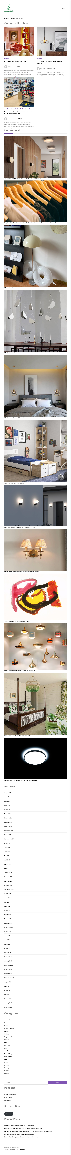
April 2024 (7, 910)
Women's (6, 1070)
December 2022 (8, 965)
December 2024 (8, 877)
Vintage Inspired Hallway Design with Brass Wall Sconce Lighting (21, 571)
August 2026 (7, 793)
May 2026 (7, 805)
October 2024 (8, 885)
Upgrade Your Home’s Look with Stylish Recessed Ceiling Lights (21, 780)
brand (8, 108)
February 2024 (8, 919)
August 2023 (7, 931)
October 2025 (8, 834)
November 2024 (8, 881)
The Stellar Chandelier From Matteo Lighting (49, 62)
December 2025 (8, 826)
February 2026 (8, 818)
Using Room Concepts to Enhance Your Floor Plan (17, 735)
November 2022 (8, 969)
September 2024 (9, 889)
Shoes (27, 108)
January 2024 (8, 923)
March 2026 (7, 813)
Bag (5, 1022)
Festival (17, 108)
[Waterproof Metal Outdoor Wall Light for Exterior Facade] (35, 505)
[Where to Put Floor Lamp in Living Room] (35, 256)
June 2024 (7, 902)
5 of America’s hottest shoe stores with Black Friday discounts (18, 113)
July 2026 (7, 797)
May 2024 (7, 906)
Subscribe (9, 1114)
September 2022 (9, 977)
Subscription (7, 1100)
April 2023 (7, 948)
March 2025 (7, 864)
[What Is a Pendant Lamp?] (35, 321)
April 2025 (7, 860)
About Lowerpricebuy (10, 1094)
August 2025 (7, 843)
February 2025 (8, 868)
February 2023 (8, 956)
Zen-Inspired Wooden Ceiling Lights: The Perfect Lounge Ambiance (22, 178)
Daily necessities (8, 1037)
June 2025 (7, 851)
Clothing (6, 1031)
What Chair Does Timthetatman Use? (14, 483)
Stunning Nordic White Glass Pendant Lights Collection (19, 1134)
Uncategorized (8, 1068)
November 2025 (8, 830)
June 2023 (7, 940)
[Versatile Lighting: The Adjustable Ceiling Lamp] (35, 597)
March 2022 (7, 994)
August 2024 (7, 893)
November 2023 (8, 927)
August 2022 (7, 982)
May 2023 (7, 944)
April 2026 (7, 809)
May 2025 (7, 856)
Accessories (7, 1020)
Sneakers (31, 108)
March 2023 (7, 952)
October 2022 (8, 973)
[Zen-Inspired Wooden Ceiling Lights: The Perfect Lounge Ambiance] (35, 157)
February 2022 (8, 999)
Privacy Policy (8, 1097)
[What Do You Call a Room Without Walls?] (35, 386)
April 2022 (7, 990)
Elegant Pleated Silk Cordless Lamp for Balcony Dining (19, 1125)
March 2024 (7, 914)
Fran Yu (9, 66)
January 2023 (8, 961)
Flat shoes (7, 58)
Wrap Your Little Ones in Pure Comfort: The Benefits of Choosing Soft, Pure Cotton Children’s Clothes (31, 223)
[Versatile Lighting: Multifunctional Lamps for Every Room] (35, 646)
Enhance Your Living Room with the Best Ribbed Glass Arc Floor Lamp (23, 1128)
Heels (5, 1048)
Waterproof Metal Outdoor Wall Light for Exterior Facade (19, 527)
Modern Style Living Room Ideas (15, 62)
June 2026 (7, 801)
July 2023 (7, 935)
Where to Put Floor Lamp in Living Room (15, 288)
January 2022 (8, 1003)
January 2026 (8, 822)
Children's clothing (9, 1028)
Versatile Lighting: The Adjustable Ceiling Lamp (17, 621)
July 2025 (7, 847)
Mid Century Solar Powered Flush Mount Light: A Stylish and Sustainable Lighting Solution (28, 1131)
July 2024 (7, 898)
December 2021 (8, 1007)
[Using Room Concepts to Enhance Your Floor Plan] (35, 704)
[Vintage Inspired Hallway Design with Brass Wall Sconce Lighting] (35, 550)
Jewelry (6, 1051)
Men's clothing (8, 1054)
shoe (5, 108)
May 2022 (7, 986)
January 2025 (8, 872)
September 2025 (9, 839)
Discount (13, 108)
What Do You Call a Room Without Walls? (15, 418)
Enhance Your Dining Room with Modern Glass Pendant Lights (21, 1137)
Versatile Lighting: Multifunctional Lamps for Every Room (19, 670)
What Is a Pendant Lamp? (11, 353)
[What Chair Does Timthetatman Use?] (35, 451)
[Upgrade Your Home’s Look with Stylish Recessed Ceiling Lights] (35, 758)
